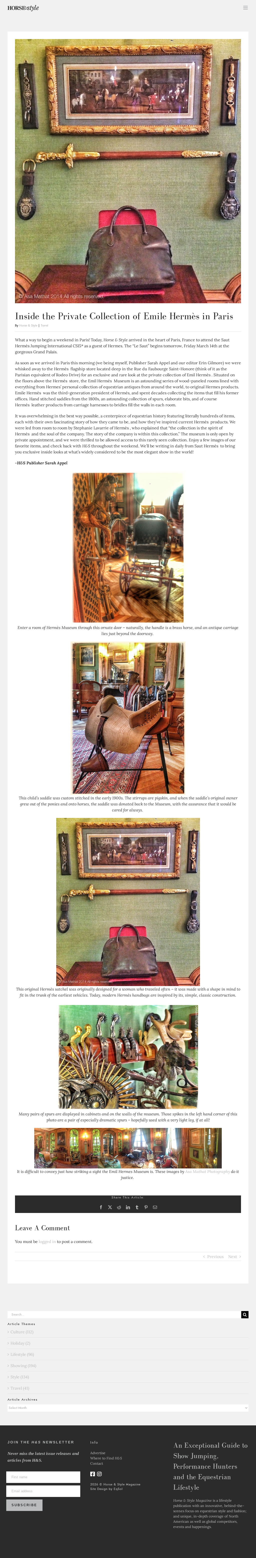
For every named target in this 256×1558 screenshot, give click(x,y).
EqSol (118, 1488)
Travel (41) (19, 1388)
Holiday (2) (20, 1343)
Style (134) (19, 1376)
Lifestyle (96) (22, 1354)
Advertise (98, 1453)
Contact (96, 1463)
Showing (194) (23, 1365)
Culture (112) (22, 1331)
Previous (215, 1256)
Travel (44, 325)
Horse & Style (28, 325)
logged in (47, 1241)
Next (232, 1256)
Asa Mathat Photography (207, 1171)
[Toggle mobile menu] (245, 7)
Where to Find (106, 1458)
